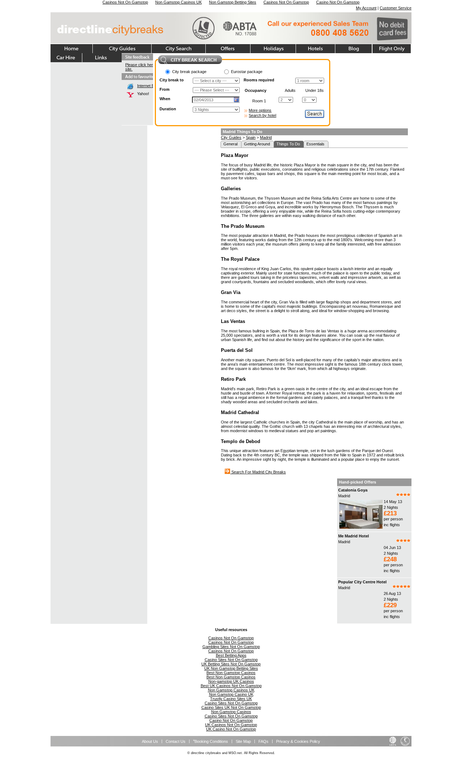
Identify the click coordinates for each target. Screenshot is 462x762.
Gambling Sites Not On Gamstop (231, 646)
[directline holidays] (273, 48)
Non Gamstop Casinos (231, 712)
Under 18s (314, 90)
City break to (172, 80)
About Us (150, 741)
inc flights (392, 525)
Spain (251, 137)
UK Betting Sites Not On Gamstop (231, 664)
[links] (102, 57)
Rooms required (259, 80)
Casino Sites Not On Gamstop (231, 659)
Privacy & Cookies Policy (298, 741)
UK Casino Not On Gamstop (231, 729)
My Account (366, 8)
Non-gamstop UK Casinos (231, 681)
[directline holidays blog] (353, 48)
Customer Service (395, 8)
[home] (72, 48)
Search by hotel (262, 115)
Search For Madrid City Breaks (258, 472)
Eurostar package (246, 71)
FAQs (263, 741)
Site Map (243, 741)
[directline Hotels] (315, 48)
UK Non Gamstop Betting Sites (231, 668)
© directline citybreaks (204, 753)
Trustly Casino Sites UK (231, 699)
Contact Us (176, 741)
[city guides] (122, 48)
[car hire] (66, 57)
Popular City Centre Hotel (362, 582)
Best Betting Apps (231, 655)
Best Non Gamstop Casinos (231, 673)
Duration (168, 109)
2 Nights (391, 507)
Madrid (266, 137)
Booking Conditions (211, 741)
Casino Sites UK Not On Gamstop (231, 707)
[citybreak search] (179, 48)
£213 (390, 513)
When (165, 99)
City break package (189, 71)
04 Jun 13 (392, 547)
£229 (390, 605)
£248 (390, 559)
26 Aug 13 (392, 593)
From (165, 89)
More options (260, 110)
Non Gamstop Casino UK (231, 694)
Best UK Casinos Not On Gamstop (231, 686)
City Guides (231, 137)
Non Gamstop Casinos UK (231, 690)
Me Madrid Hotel (353, 536)
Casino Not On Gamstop (231, 720)
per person (393, 519)
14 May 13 (393, 501)
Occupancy (255, 90)
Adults (290, 90)
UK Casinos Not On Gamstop (231, 725)
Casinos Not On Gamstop (231, 638)
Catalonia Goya (352, 490)
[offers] (228, 48)
